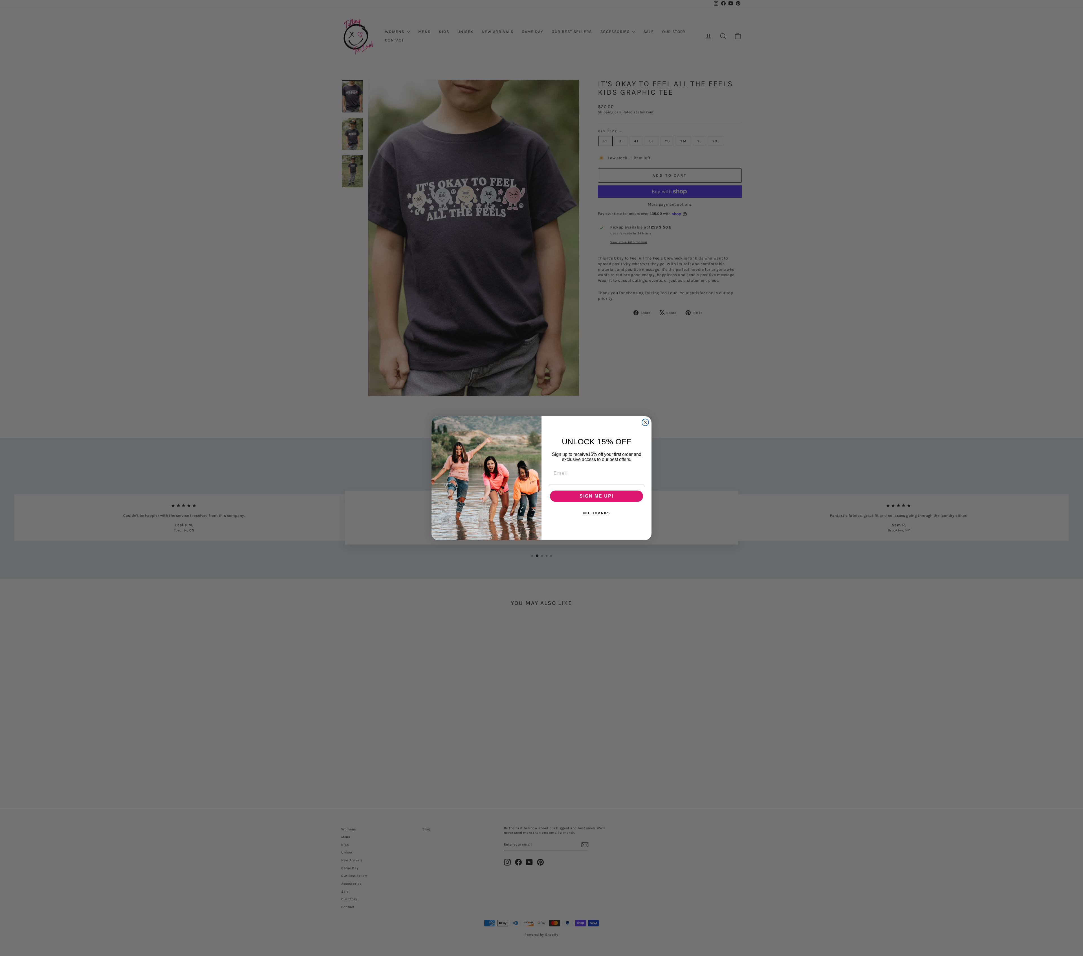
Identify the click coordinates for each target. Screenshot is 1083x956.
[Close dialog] (645, 422)
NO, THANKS (596, 513)
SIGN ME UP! (597, 496)
